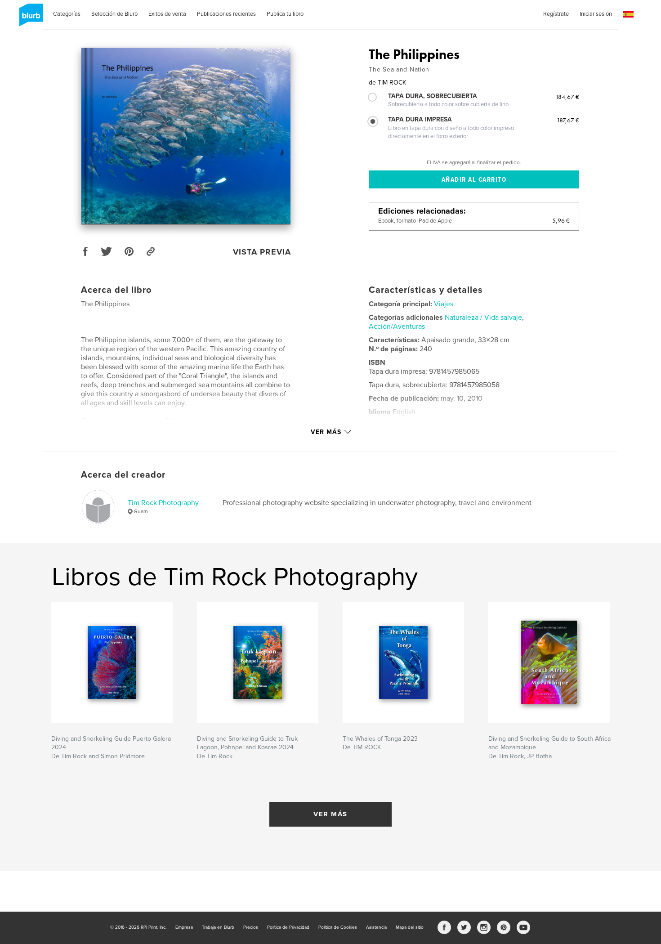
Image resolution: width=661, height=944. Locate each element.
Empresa (184, 927)
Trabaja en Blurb (218, 927)
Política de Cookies (337, 927)
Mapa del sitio (410, 927)
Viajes (443, 304)
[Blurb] (29, 18)
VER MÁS (330, 814)
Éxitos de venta (167, 14)
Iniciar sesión (596, 14)
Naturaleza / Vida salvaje (483, 317)
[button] (628, 14)
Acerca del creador (123, 475)
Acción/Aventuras (397, 326)
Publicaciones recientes (226, 14)
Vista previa (262, 252)
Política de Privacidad (288, 927)
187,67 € (568, 120)
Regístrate (556, 14)
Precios (250, 927)
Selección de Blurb (114, 14)
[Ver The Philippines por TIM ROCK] (185, 136)
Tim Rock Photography (163, 502)
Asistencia (376, 927)
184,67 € (567, 97)
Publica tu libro (285, 14)
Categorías (66, 14)
